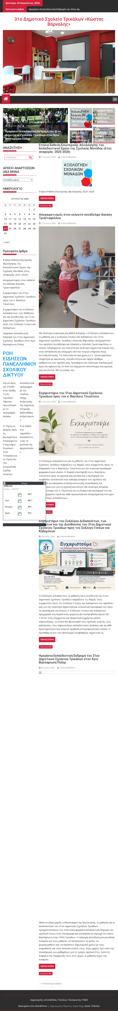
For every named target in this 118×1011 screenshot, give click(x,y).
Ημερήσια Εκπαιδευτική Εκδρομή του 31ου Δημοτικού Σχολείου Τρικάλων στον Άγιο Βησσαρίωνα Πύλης (69, 659)
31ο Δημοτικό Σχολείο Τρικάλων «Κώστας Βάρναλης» (59, 21)
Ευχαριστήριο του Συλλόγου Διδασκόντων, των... (104, 133)
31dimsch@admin (40, 126)
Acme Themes (92, 1005)
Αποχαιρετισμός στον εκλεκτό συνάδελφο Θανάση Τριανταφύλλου (75, 216)
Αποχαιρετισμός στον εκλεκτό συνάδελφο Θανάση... (80, 136)
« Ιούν (6, 242)
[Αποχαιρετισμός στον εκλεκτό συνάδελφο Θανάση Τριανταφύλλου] (77, 277)
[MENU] (115, 99)
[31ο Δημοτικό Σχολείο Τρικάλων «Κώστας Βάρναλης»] (6, 98)
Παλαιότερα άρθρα (52, 983)
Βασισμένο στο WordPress (32, 1005)
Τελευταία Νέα (46, 205)
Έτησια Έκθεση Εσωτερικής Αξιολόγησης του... (80, 118)
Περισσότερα (47, 198)
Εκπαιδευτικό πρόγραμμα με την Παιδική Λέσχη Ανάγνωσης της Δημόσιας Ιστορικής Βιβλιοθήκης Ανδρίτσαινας (27, 401)
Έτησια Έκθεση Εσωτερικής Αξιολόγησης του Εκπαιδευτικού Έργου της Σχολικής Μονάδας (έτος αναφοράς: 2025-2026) (75, 148)
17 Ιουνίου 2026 (21, 126)
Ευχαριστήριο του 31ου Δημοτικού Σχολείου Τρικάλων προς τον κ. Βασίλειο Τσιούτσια (70, 394)
